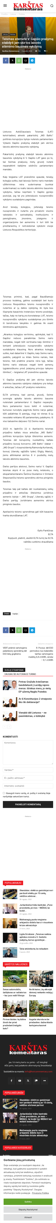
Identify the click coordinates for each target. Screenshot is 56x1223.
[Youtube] (19, 1081)
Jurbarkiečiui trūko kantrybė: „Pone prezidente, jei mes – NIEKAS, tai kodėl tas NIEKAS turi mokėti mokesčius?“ (36, 1118)
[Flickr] (44, 1081)
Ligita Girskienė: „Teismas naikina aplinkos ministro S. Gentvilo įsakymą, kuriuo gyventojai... (35, 937)
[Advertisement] (28, 98)
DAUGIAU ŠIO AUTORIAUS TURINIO (20, 674)
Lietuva (13, 14)
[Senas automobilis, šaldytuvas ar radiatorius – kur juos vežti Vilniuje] (15, 978)
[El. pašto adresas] (25, 60)
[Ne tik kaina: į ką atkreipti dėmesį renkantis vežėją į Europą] (41, 978)
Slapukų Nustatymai (28, 1209)
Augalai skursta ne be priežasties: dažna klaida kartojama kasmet (41, 1022)
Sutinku (28, 1201)
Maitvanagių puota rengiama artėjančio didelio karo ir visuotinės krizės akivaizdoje (36, 922)
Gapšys (15, 614)
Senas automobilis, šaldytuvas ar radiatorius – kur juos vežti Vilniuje (14, 992)
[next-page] (9, 727)
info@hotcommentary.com (38, 1071)
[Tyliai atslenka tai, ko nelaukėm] (10, 952)
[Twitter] (28, 1081)
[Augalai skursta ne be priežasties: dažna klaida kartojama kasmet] (41, 1008)
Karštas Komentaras (10, 51)
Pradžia (4, 14)
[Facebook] (6, 60)
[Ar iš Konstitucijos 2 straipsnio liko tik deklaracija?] (10, 702)
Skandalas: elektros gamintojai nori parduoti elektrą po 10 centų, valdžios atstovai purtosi (36, 1102)
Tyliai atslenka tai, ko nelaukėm (34, 949)
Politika (22, 14)
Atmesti (28, 1217)
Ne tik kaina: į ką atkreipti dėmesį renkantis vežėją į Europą (41, 992)
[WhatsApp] (19, 60)
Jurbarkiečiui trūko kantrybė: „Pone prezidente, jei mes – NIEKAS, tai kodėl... (36, 908)
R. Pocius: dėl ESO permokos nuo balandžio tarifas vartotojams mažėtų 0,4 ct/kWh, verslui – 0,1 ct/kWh (40, 654)
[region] (28, 1189)
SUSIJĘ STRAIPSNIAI (14, 670)
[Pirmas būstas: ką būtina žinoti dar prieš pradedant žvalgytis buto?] (15, 1008)
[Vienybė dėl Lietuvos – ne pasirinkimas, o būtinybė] (10, 716)
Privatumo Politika (40, 1193)
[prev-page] (4, 727)
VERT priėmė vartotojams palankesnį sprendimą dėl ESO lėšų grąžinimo (15, 651)
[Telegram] (32, 60)
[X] (12, 60)
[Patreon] (36, 1081)
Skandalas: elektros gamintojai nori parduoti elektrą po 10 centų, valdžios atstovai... (36, 893)
